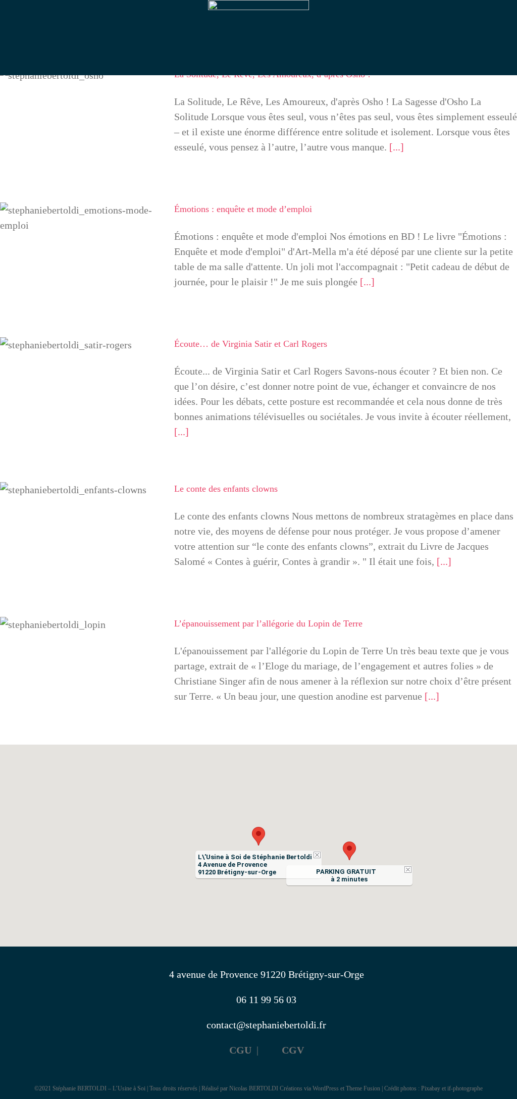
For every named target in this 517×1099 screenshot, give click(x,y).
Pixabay (430, 1088)
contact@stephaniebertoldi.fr (266, 1024)
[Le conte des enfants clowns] (81, 533)
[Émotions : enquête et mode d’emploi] (81, 253)
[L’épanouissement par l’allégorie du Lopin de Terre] (81, 670)
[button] (258, 836)
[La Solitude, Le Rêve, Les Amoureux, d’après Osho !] (81, 119)
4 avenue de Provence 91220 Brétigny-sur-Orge (266, 974)
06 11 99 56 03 (266, 999)
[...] (396, 146)
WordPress (326, 1088)
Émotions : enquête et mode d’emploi (243, 209)
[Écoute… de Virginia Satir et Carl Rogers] (81, 388)
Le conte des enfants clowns (81, 511)
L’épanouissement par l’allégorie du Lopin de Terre (81, 640)
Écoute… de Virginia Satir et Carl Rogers (81, 367)
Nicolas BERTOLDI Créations (265, 1088)
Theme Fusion (363, 1088)
